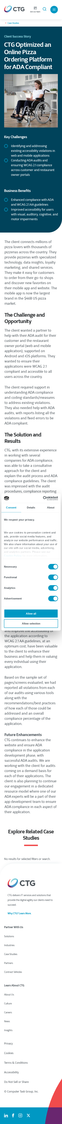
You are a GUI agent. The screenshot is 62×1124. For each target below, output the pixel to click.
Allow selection (31, 623)
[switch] (53, 577)
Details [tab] (31, 507)
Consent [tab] (11, 507)
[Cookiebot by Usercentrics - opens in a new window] (43, 498)
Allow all (31, 613)
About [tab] (51, 507)
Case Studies (13, 23)
